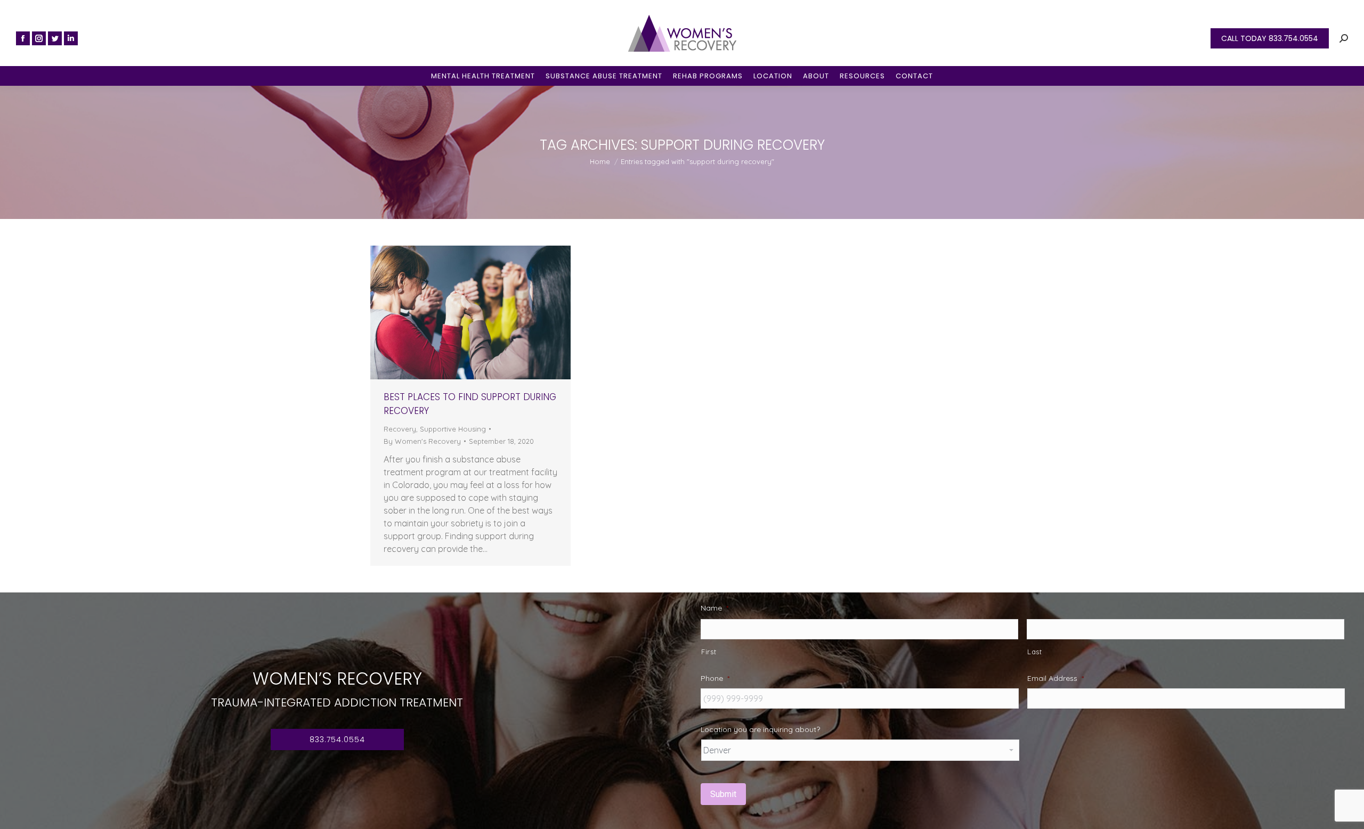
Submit (723, 794)
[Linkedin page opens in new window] (71, 38)
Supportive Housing (453, 429)
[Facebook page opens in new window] (23, 38)
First (708, 651)
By (422, 441)
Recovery (400, 429)
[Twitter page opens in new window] (55, 38)
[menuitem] (483, 76)
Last (1034, 651)
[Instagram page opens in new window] (39, 38)
